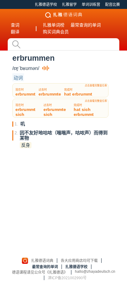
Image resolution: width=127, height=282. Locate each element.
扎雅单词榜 (53, 24)
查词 (15, 24)
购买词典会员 (56, 31)
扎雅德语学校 (46, 4)
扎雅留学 (69, 4)
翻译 (15, 31)
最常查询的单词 (86, 24)
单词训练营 (91, 4)
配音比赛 (112, 4)
